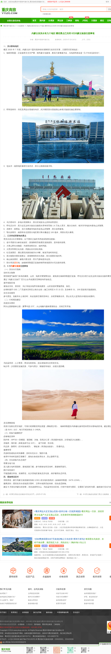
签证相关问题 (89, 600)
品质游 (44, 546)
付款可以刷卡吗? (62, 593)
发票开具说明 (61, 603)
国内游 (42, 20)
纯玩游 (37, 518)
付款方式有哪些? (62, 597)
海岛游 (37, 546)
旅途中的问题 (89, 603)
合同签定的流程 (33, 593)
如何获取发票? (61, 600)
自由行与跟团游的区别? (8, 603)
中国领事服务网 (62, 612)
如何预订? (3, 593)
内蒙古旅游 (15, 266)
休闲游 (44, 518)
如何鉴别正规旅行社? (7, 597)
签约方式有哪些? (34, 597)
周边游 (60, 20)
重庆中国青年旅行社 (22, 2)
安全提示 (76, 612)
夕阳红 (85, 20)
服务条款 (49, 612)
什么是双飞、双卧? (7, 600)
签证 (102, 20)
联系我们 (14, 612)
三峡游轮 (57, 624)
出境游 (51, 20)
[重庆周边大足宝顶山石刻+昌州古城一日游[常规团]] (17, 519)
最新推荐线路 (6, 502)
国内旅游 (37, 624)
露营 (16, 263)
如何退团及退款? (90, 593)
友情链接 (25, 612)
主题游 (94, 20)
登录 (107, 2)
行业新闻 (20, 26)
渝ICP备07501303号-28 (28, 639)
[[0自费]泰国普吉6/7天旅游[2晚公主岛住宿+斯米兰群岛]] (17, 546)
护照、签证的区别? (91, 597)
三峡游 (69, 20)
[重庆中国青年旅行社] (17, 11)
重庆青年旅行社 (9, 26)
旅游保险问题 (33, 603)
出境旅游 (21, 624)
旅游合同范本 (33, 600)
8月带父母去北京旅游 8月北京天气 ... (22, 494)
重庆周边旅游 (47, 624)
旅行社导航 (37, 612)
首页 (34, 20)
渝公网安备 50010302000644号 (14, 642)
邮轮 (77, 20)
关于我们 (3, 612)
